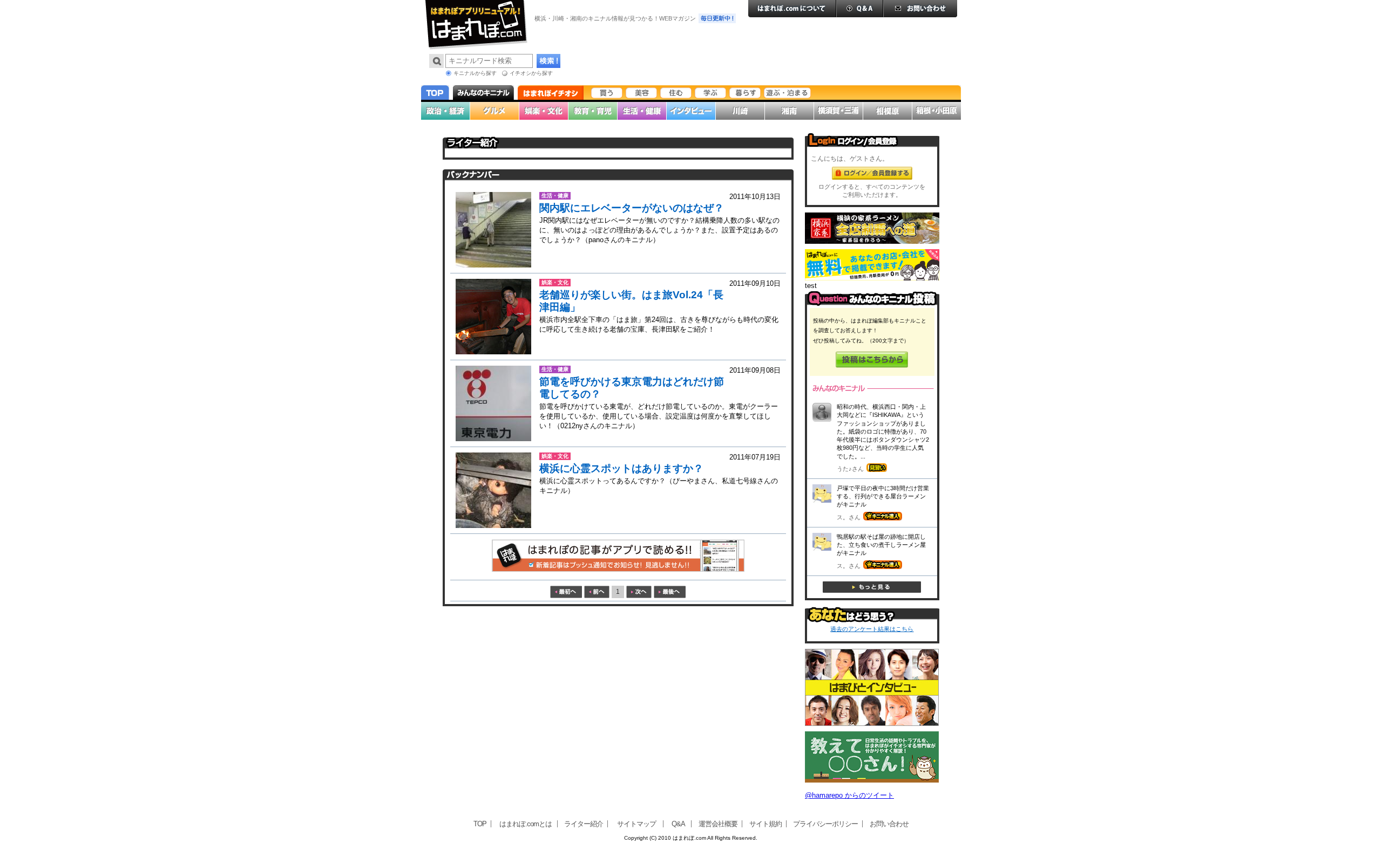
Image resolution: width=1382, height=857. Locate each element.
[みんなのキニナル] (872, 303)
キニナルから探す (475, 73)
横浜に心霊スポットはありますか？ (621, 468)
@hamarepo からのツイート (849, 795)
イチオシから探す (531, 73)
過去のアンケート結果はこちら (871, 629)
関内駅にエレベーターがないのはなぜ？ (631, 208)
